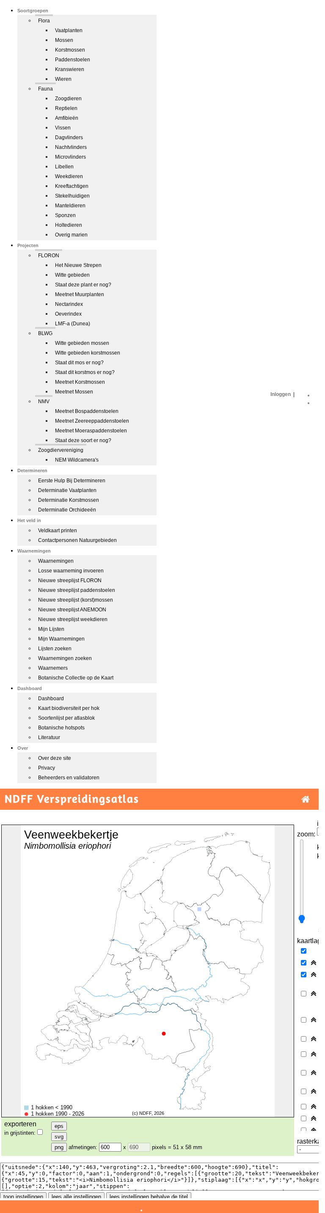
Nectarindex (69, 304)
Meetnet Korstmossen (80, 382)
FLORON (48, 256)
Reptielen (66, 108)
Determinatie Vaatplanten (67, 490)
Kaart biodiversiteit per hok (68, 708)
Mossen (64, 40)
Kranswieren (69, 69)
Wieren (63, 79)
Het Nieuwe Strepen (78, 265)
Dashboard (51, 698)
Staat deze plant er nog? (83, 285)
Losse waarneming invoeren (71, 571)
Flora (44, 21)
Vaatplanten (69, 30)
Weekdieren (69, 176)
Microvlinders (70, 157)
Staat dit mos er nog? (79, 363)
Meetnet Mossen (74, 392)
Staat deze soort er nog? (83, 440)
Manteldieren (70, 206)
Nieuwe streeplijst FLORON (70, 580)
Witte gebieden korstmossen (87, 353)
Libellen (64, 167)
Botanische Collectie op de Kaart (75, 678)
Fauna (45, 89)
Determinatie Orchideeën (67, 510)
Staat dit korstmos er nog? (85, 372)
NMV (44, 401)
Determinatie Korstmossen (68, 500)
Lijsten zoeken (55, 649)
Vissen (63, 128)
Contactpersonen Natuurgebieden (77, 540)
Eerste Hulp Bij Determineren (71, 481)
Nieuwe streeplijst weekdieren (72, 619)
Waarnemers (53, 668)
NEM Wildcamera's (77, 460)
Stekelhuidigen (72, 196)
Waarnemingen (56, 561)
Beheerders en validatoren (68, 778)
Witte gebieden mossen (82, 343)
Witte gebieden (72, 275)
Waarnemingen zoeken (65, 658)
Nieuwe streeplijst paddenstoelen (76, 590)
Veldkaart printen (57, 531)
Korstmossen (70, 50)
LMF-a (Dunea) (72, 324)
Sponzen (65, 215)
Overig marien (71, 235)
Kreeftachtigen (71, 186)
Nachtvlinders (71, 147)
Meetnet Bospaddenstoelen (86, 411)
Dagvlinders (69, 137)
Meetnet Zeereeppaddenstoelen (92, 421)
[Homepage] (305, 799)
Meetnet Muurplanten (79, 294)
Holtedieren (68, 225)
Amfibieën (66, 118)
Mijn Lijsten (51, 629)
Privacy (46, 768)
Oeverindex (68, 314)
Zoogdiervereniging (60, 450)
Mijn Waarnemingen (61, 639)
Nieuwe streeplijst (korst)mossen (75, 600)
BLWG (45, 333)
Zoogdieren (68, 99)
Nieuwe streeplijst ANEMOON (72, 610)
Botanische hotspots (61, 728)
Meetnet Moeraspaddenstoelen (91, 431)
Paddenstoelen (72, 60)
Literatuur (49, 737)
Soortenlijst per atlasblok (66, 718)
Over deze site (54, 758)
